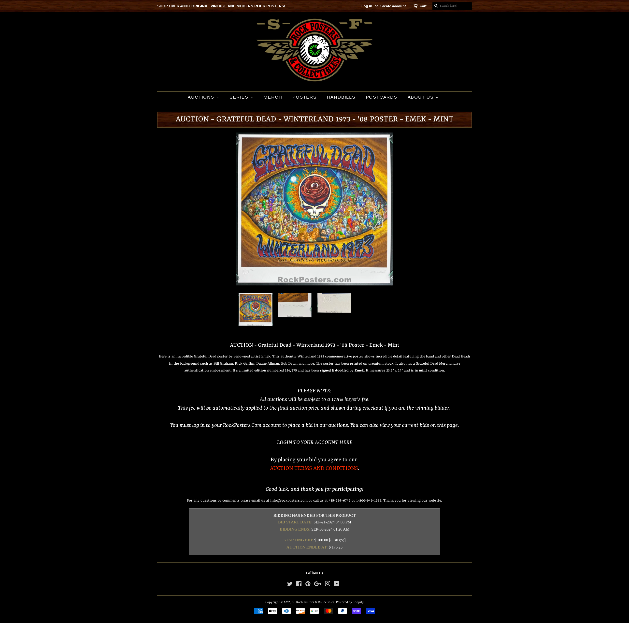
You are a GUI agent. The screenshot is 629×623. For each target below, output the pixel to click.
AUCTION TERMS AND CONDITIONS (314, 468)
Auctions (202, 97)
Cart (423, 6)
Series (239, 97)
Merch (273, 97)
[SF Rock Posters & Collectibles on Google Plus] (317, 585)
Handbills (341, 97)
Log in (366, 6)
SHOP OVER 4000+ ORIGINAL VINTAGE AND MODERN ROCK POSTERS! (221, 6)
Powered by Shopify (350, 602)
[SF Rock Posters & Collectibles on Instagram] (327, 585)
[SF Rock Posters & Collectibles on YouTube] (336, 585)
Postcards (381, 97)
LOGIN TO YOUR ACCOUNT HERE (314, 443)
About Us (421, 97)
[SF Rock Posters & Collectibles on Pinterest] (308, 585)
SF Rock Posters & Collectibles (313, 602)
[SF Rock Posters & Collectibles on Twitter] (290, 585)
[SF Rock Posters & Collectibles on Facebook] (299, 585)
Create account (393, 6)
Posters (304, 97)
